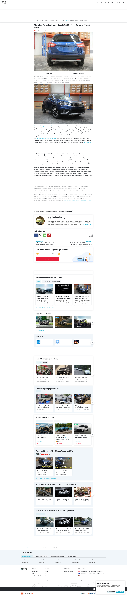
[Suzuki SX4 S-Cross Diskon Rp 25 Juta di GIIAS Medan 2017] (82, 492)
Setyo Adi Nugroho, (40, 303)
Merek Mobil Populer (26, 556)
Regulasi (47, 575)
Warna (57, 20)
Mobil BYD (92, 562)
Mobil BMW (76, 562)
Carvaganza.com (92, 571)
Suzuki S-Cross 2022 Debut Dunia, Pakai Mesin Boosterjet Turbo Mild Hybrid (44, 530)
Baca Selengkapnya (46, 302)
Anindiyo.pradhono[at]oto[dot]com (58, 219)
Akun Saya (121, 2)
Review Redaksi (56, 281)
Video (62, 20)
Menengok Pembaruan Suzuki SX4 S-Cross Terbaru (43, 297)
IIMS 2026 (39, 336)
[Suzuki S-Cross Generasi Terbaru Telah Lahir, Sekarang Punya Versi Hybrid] (44, 492)
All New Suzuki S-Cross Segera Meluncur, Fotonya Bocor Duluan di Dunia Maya (63, 297)
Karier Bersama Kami (36, 575)
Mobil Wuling (42, 562)
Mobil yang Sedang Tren (41, 556)
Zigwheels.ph (83, 573)
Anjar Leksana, (78, 381)
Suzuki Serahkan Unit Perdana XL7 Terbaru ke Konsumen (63, 407)
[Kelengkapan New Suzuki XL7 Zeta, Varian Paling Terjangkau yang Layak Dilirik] (82, 399)
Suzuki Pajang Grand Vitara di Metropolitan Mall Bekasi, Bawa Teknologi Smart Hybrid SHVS (43, 407)
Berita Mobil (26, 547)
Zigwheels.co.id (84, 571)
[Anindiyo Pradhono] (40, 220)
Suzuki (30, 547)
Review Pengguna (79, 73)
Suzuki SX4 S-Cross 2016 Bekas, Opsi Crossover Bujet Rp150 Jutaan (82, 530)
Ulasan (72, 20)
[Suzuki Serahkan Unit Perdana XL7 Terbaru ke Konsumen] (63, 399)
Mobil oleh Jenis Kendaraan (57, 556)
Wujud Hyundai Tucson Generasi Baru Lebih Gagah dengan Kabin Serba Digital (62, 378)
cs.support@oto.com (68, 571)
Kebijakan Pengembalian (50, 578)
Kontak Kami (34, 573)
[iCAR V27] (44, 428)
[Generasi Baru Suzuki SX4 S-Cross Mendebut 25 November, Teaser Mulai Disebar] (64, 522)
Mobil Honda (59, 560)
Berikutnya (81, 243)
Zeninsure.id (100, 571)
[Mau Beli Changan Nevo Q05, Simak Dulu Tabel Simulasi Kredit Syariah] (82, 370)
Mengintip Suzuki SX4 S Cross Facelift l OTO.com (44, 471)
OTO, (38, 409)
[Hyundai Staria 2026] (82, 428)
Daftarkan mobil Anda (47, 259)
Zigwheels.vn (83, 580)
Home (22, 547)
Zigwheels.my (83, 575)
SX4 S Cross (40, 20)
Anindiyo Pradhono (39, 30)
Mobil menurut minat (73, 556)
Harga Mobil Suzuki (40, 330)
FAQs (76, 20)
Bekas (81, 20)
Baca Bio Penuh (87, 224)
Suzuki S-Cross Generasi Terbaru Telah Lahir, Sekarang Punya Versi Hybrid (44, 500)
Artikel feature (46, 281)
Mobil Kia (58, 562)
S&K (46, 573)
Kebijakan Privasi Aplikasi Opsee (52, 580)
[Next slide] (91, 51)
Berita (67, 20)
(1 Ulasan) (60, 441)
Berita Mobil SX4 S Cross (48, 307)
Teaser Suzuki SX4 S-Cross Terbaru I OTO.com (62, 471)
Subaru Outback (60, 435)
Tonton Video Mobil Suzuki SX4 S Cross (45, 478)
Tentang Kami (35, 571)
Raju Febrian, (78, 503)
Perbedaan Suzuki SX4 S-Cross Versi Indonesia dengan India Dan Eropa (82, 297)
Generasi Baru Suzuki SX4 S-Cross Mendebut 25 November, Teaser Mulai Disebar (63, 530)
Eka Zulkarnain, (40, 381)
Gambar (52, 20)
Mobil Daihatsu (42, 560)
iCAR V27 (39, 435)
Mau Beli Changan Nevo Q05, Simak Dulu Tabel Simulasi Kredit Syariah (82, 378)
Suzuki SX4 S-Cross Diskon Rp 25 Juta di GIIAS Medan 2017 (82, 500)
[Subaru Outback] (63, 428)
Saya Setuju (119, 591)
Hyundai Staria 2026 (80, 435)
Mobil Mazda (25, 562)
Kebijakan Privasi (107, 588)
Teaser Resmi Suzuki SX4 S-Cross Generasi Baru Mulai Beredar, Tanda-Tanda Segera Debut (63, 500)
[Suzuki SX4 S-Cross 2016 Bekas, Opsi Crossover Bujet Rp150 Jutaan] (83, 522)
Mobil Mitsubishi (77, 560)
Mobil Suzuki (93, 560)
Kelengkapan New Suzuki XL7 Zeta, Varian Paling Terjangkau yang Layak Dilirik (82, 407)
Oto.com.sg (83, 578)
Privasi (46, 571)
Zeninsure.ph (101, 573)
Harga (46, 20)
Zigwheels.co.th (84, 582)
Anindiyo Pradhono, (59, 303)
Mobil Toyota (25, 560)
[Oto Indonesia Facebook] (94, 589)
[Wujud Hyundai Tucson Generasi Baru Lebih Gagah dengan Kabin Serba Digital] (63, 370)
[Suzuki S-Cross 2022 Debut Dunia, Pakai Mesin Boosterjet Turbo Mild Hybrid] (45, 522)
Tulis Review (39, 441)
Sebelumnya (45, 243)
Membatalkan (111, 591)
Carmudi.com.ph (92, 573)
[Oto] (3, 2)
